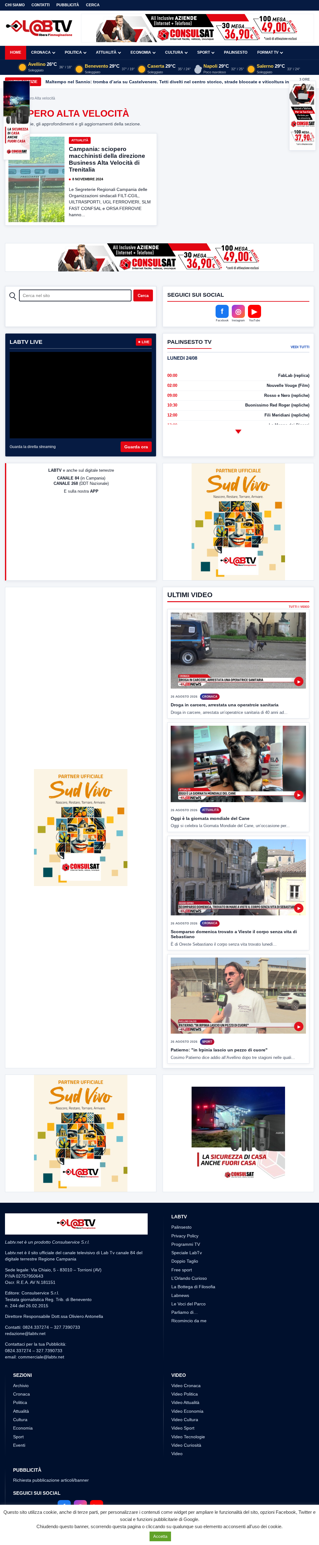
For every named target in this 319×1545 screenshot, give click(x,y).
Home (15, 52)
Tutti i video (299, 607)
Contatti (40, 5)
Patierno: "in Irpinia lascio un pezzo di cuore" (219, 1049)
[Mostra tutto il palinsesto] (238, 431)
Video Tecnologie (188, 1436)
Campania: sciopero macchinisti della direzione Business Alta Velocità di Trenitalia (107, 159)
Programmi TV (185, 1244)
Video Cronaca (186, 1385)
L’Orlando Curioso (189, 1278)
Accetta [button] (160, 1536)
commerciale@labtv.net (41, 1356)
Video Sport (182, 1428)
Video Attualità (185, 1402)
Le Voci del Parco (188, 1303)
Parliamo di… (184, 1312)
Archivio (21, 1385)
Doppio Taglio (184, 1261)
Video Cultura (184, 1419)
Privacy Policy (184, 1235)
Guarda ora (136, 446)
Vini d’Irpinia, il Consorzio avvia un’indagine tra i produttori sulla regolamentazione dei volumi (145, 81)
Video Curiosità (186, 1445)
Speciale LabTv (186, 1252)
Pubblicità (67, 5)
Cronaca (41, 52)
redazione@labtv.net (25, 1333)
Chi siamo (15, 5)
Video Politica (184, 1393)
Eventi (19, 1445)
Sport (203, 52)
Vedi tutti (300, 347)
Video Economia (187, 1411)
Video (177, 1453)
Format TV (268, 52)
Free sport (181, 1269)
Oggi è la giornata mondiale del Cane (210, 818)
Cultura (174, 52)
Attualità (106, 52)
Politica (73, 52)
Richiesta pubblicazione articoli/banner (51, 1480)
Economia (141, 52)
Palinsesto (235, 52)
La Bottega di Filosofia (193, 1286)
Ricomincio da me (189, 1320)
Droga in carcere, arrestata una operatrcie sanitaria (225, 704)
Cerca (93, 5)
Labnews (180, 1295)
